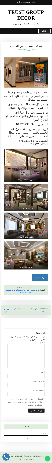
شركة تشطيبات (21, 290)
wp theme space (26, 459)
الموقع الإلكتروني (39, 390)
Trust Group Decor (26, 15)
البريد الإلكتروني (38, 381)
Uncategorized (28, 288)
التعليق (42, 342)
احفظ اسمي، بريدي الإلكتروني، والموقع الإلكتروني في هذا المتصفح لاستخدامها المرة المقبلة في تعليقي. (25, 402)
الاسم (42, 372)
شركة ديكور (22, 292)
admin (19, 50)
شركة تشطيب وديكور (32, 290)
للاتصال (37, 278)
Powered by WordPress (34, 456)
